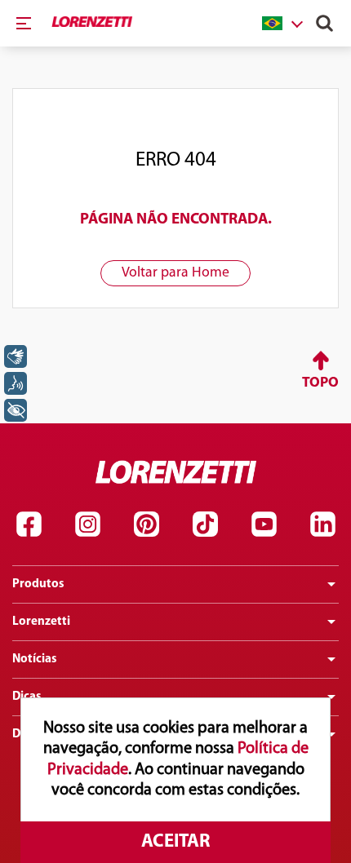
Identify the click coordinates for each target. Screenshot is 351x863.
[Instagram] (87, 524)
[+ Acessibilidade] (15, 410)
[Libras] (15, 356)
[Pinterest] (146, 524)
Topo (320, 383)
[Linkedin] (322, 524)
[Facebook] (28, 524)
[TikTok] (205, 524)
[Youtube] (263, 524)
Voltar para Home (175, 273)
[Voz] (15, 383)
